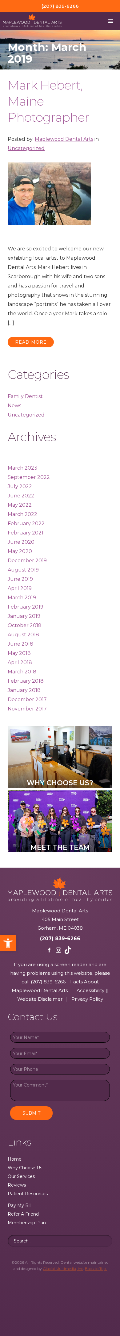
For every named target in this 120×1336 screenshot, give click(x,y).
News (14, 405)
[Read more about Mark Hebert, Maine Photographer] (49, 198)
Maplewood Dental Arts (64, 139)
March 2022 (22, 514)
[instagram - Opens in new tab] (58, 950)
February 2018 (26, 681)
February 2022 (26, 523)
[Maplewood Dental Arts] (31, 20)
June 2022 (21, 496)
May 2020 (20, 551)
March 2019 (22, 598)
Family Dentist (25, 396)
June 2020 (21, 542)
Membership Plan (27, 1222)
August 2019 (23, 570)
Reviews (17, 1185)
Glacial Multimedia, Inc (63, 1268)
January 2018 (24, 690)
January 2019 (24, 616)
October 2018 (25, 625)
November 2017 (27, 709)
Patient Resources (28, 1193)
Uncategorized (26, 148)
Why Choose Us (25, 1168)
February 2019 (25, 607)
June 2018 (20, 644)
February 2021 (25, 533)
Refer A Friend (23, 1214)
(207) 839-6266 (60, 938)
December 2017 (27, 699)
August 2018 (23, 635)
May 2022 (20, 505)
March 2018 (22, 672)
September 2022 (29, 477)
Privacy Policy (87, 999)
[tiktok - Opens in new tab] (68, 950)
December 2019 (27, 560)
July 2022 (20, 486)
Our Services (21, 1176)
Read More (31, 342)
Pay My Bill (19, 1205)
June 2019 (20, 579)
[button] (8, 943)
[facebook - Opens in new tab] (49, 950)
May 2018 (19, 653)
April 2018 (20, 662)
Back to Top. (96, 1268)
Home (15, 1159)
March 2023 (22, 468)
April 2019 (20, 588)
